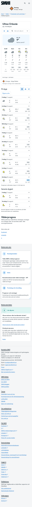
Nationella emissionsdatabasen (10, 445)
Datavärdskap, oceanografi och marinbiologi (13, 455)
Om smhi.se (4, 418)
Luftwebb (11, 448)
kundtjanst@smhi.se (10, 362)
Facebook (5, 232)
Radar (4, 339)
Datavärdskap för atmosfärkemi (10, 457)
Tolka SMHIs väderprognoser (11, 259)
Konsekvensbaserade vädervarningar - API (15, 278)
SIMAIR (3, 401)
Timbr (10, 472)
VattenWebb (4, 452)
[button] (25, 3)
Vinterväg (12, 474)
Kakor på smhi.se (6, 413)
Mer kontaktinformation (8, 372)
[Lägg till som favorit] (4, 31)
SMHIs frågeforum (14, 369)
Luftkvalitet (4, 399)
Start (2, 14)
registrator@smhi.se (11, 365)
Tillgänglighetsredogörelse (8, 411)
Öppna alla (6, 93)
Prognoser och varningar (18, 14)
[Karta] (25, 89)
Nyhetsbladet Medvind (7, 491)
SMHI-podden (5, 386)
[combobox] (20, 31)
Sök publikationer (6, 488)
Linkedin (11, 433)
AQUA (10, 465)
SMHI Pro (11, 469)
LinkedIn (5, 235)
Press (2, 367)
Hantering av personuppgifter (9, 416)
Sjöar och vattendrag (7, 404)
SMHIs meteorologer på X (16, 431)
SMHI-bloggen (5, 384)
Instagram (12, 435)
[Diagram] (29, 89)
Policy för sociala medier (8, 438)
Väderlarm (12, 477)
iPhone (11, 498)
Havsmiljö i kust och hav (8, 394)
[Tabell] (22, 89)
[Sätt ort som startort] (8, 31)
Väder (7, 14)
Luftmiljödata (5, 450)
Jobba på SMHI (5, 379)
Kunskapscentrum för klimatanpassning (12, 396)
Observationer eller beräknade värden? (13, 325)
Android (11, 501)
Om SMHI (4, 382)
